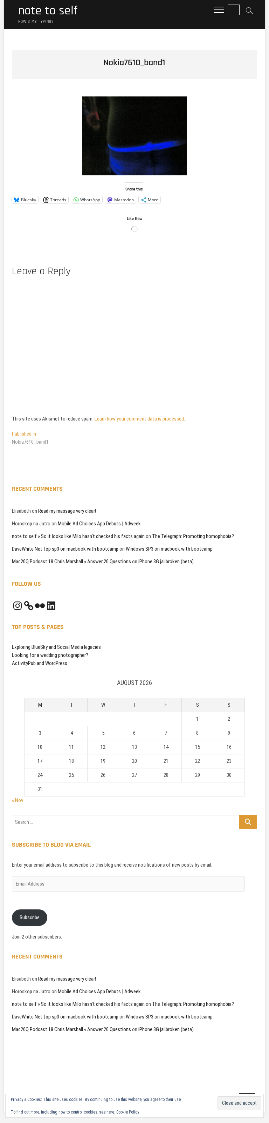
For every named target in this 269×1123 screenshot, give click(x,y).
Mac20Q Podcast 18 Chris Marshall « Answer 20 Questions (71, 561)
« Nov (17, 800)
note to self (47, 11)
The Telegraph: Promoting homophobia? (193, 536)
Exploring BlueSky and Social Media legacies (56, 647)
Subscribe (30, 917)
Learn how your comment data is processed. (140, 419)
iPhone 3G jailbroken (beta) (166, 561)
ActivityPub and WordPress (39, 663)
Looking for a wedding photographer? (50, 655)
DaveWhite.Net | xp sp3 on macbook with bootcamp (65, 549)
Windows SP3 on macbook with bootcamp (169, 549)
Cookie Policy (127, 1112)
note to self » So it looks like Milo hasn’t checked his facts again (78, 536)
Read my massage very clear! (67, 511)
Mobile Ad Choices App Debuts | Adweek (99, 523)
